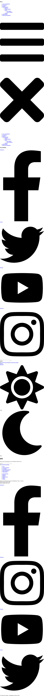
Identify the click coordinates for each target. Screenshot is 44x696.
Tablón (3, 477)
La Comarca (4, 468)
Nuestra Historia (5, 473)
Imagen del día (5, 476)
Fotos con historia (5, 470)
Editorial (3, 475)
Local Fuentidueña (5, 467)
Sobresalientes (4, 471)
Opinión (3, 478)
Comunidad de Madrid (6, 469)
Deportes (4, 474)
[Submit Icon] (11, 360)
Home (3, 466)
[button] (1, 363)
